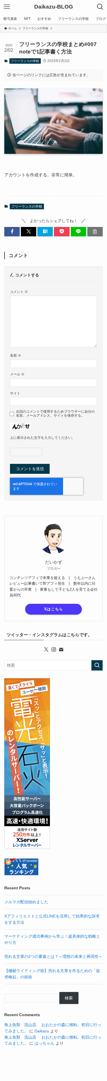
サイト (15, 393)
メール (17, 374)
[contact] (61, 649)
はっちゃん (44, 1043)
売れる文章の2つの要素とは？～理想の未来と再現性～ (53, 956)
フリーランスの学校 (25, 61)
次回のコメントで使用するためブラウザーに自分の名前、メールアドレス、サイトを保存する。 (55, 414)
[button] (12, 231)
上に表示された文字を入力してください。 (42, 438)
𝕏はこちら (53, 609)
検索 (69, 998)
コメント (19, 292)
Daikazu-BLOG (53, 7)
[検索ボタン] (100, 7)
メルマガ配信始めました (26, 902)
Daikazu (42, 1031)
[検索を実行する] (97, 665)
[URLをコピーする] (95, 231)
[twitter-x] (46, 649)
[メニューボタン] (7, 7)
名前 (15, 355)
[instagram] (53, 649)
